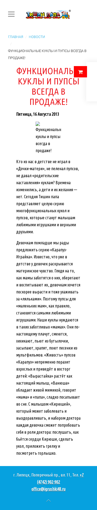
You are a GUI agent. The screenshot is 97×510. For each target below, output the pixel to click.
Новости (37, 37)
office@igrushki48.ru (48, 489)
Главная (15, 37)
